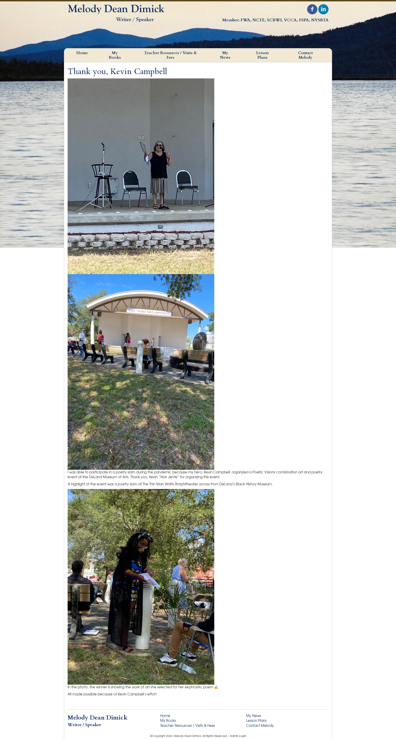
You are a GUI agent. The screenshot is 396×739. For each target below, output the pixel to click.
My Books (115, 55)
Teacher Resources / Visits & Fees (170, 55)
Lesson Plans (262, 55)
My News (225, 55)
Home (82, 53)
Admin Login (238, 736)
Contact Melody (305, 55)
